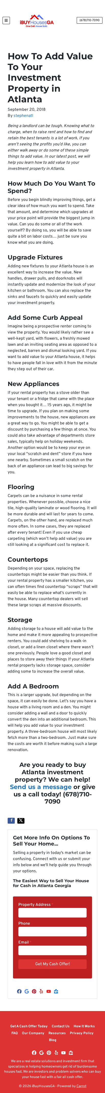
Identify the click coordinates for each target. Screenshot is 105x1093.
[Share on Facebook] (11, 821)
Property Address (36, 904)
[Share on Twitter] (20, 821)
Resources (57, 1033)
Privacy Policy (82, 1033)
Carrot (81, 1086)
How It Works (84, 1026)
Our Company (33, 1033)
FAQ (14, 1033)
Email (25, 942)
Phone (24, 923)
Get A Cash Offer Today (29, 1026)
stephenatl (23, 115)
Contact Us (61, 1026)
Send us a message (41, 787)
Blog (52, 1040)
